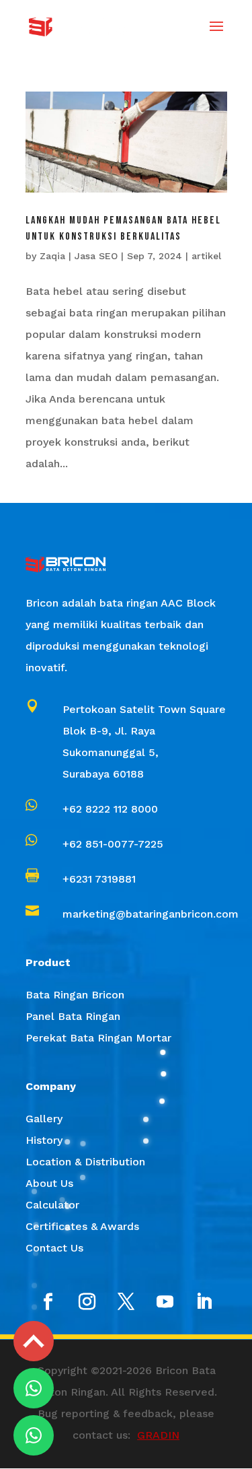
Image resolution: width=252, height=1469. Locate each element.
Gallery (44, 1118)
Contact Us (54, 1247)
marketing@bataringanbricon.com (150, 914)
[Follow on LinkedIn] (204, 1302)
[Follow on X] (126, 1302)
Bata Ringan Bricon (75, 994)
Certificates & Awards (82, 1226)
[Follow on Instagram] (87, 1302)
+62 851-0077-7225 (112, 844)
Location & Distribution (85, 1161)
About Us (49, 1183)
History (44, 1140)
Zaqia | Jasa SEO (79, 255)
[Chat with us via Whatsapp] (33, 1388)
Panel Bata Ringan (73, 1016)
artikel (206, 255)
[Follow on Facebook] (48, 1302)
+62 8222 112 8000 (110, 808)
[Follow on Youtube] (165, 1302)
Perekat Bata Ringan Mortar (98, 1037)
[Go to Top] (33, 1341)
